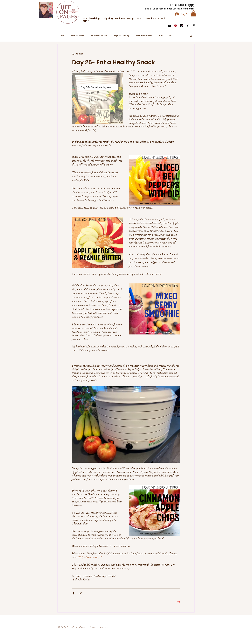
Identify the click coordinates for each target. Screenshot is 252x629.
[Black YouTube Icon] (169, 25)
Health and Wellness (143, 36)
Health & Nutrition (77, 36)
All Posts (60, 36)
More (170, 36)
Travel (160, 36)
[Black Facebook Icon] (187, 25)
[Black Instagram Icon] (194, 25)
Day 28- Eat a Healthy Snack (113, 62)
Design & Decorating (121, 36)
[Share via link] (80, 593)
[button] (193, 13)
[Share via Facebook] (73, 593)
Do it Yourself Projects (98, 36)
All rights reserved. (97, 627)
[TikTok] (181, 25)
